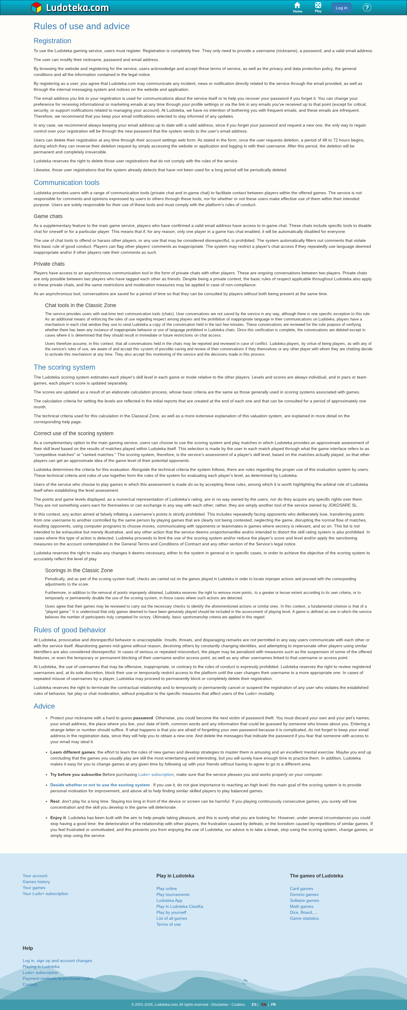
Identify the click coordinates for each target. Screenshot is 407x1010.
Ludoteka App (169, 900)
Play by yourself (171, 912)
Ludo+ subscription (156, 774)
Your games (34, 887)
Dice (294, 912)
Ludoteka (67, 8)
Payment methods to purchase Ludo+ (58, 978)
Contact (30, 984)
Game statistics (304, 918)
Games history (36, 881)
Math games (301, 906)
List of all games (171, 918)
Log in (341, 7)
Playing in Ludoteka (41, 966)
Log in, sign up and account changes (57, 960)
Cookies (238, 1005)
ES (254, 1005)
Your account (35, 875)
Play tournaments (172, 894)
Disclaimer (220, 1005)
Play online (166, 888)
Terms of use (168, 924)
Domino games (304, 894)
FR (273, 1005)
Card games (301, 888)
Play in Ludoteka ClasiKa (179, 906)
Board (306, 912)
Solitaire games (304, 900)
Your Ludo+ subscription (45, 893)
